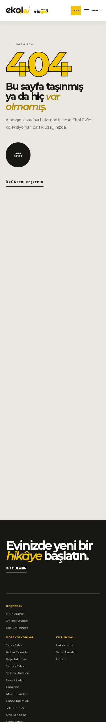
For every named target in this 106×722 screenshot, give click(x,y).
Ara (77, 10)
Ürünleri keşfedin (25, 182)
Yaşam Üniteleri (17, 673)
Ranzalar (12, 687)
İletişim (61, 659)
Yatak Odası (14, 645)
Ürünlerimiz (15, 614)
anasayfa (18, 155)
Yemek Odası (15, 666)
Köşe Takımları (16, 659)
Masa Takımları (17, 694)
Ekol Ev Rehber (17, 628)
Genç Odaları (15, 680)
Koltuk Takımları (18, 652)
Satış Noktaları (66, 652)
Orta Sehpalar (16, 715)
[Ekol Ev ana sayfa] (27, 10)
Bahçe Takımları (17, 701)
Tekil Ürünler (15, 708)
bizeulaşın (16, 570)
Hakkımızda (64, 645)
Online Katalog (17, 621)
